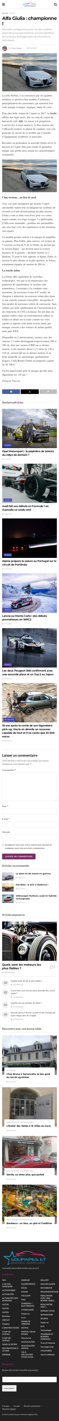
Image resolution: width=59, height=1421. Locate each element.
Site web (6, 832)
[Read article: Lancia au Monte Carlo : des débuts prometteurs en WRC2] (29, 593)
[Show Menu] (3, 4)
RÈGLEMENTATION (49, 1291)
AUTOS (5, 1304)
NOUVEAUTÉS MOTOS (28, 1347)
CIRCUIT (6, 1320)
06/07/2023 (21, 888)
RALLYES (45, 1280)
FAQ (23, 1299)
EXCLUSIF (26, 1295)
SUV (43, 1326)
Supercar (45, 1322)
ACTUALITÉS (9, 719)
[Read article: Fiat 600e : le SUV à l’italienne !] (8, 887)
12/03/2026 (7, 459)
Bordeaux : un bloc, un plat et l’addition (29, 1223)
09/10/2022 (12, 1130)
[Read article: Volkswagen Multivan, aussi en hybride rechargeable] (8, 899)
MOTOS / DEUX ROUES (28, 1332)
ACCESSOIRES (8, 1290)
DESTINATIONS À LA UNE (10, 1349)
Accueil (5, 13)
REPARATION (47, 1314)
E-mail (6, 819)
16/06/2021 (21, 902)
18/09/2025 (7, 741)
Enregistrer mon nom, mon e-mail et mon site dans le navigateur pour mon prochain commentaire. (28, 846)
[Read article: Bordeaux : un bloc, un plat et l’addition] (29, 1204)
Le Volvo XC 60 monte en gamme (33, 873)
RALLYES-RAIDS (48, 1284)
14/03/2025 (31, 48)
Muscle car (26, 1338)
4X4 (4, 1280)
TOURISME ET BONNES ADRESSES (47, 1336)
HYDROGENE (27, 1310)
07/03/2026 (7, 514)
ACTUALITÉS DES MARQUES (10, 1299)
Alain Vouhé (17, 48)
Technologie (46, 1330)
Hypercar (25, 1313)
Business (6, 1316)
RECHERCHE (46, 1288)
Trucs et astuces (48, 1343)
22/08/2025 (12, 1082)
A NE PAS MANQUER (7, 1285)
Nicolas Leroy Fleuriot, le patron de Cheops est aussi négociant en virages (33, 1014)
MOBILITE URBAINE (26, 1322)
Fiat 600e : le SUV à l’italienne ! (32, 884)
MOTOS (24, 1328)
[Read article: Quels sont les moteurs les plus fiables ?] (29, 941)
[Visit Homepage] (29, 4)
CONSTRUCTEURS (10, 1328)
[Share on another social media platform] (48, 391)
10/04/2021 (21, 877)
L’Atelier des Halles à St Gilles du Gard (28, 1126)
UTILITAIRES (46, 1350)
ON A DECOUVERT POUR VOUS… (28, 1354)
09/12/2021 (12, 1228)
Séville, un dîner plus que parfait (25, 1174)
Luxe (23, 1317)
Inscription (9, 1388)
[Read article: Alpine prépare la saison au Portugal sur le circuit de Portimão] (29, 538)
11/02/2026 (7, 569)
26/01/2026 (7, 624)
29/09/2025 (7, 678)
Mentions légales (9, 1409)
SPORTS (8, 445)
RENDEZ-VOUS (48, 1311)
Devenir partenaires (32, 1406)
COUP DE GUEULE (6, 1332)
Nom (5, 806)
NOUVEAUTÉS (28, 1342)
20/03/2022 (12, 1179)
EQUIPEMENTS (28, 1284)
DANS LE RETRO (9, 1344)
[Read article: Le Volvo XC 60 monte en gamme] (8, 876)
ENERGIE (6, 1354)
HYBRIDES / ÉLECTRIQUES (27, 1304)
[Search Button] (55, 4)
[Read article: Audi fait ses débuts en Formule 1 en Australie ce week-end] (29, 483)
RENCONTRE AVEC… (47, 1305)
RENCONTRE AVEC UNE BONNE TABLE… (48, 1298)
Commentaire (9, 770)
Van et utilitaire (48, 1354)
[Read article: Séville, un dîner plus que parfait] (29, 1155)
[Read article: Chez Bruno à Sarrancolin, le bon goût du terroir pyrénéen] (29, 1055)
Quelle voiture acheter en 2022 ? (26, 1003)
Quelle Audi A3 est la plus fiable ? (26, 981)
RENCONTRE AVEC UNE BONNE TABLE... (20, 1122)
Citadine (6, 1324)
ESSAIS (12, 13)
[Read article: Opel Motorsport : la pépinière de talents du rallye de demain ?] (29, 428)
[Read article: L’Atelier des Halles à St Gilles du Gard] (29, 1107)
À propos (5, 1406)
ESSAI (24, 1288)
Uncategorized (47, 1347)
